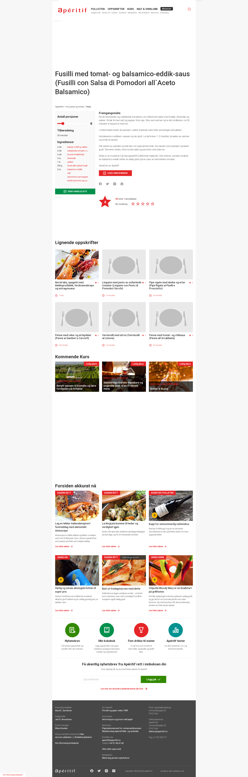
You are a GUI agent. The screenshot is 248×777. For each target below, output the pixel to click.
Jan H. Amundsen (63, 719)
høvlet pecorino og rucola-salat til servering (86, 180)
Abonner (166, 9)
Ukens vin (106, 13)
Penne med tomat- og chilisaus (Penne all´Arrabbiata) (167, 337)
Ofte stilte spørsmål (111, 749)
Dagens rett (96, 13)
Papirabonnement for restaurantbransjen (121, 728)
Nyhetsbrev (132, 13)
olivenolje (71, 158)
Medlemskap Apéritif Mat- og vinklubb (120, 731)
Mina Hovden (61, 728)
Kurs (130, 8)
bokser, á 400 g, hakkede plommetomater (86, 147)
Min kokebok (143, 13)
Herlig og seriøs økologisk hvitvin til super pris (75, 590)
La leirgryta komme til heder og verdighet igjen (120, 525)
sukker (70, 162)
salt (69, 173)
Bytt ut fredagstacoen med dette (121, 588)
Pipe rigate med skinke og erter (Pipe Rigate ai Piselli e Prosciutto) (167, 285)
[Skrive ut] (122, 184)
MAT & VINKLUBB (147, 8)
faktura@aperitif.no (158, 731)
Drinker (114, 13)
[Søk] (189, 9)
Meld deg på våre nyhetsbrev (115, 758)
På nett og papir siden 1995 (115, 710)
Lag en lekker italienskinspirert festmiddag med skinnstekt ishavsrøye (72, 527)
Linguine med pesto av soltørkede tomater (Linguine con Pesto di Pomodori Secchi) (121, 285)
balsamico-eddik (74, 169)
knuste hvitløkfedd (75, 154)
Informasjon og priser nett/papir (117, 719)
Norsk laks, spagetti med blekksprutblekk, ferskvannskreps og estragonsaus (74, 285)
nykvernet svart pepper (77, 177)
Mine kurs (155, 13)
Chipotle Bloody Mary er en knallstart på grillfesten (170, 590)
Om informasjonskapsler (67, 743)
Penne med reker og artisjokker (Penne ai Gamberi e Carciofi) (73, 337)
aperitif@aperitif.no (111, 740)
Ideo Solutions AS (176, 771)
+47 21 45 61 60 (116, 743)
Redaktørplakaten (83, 737)
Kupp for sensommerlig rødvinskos (169, 523)
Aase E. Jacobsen (63, 710)
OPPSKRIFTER (116, 8)
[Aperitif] (72, 10)
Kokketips (164, 13)
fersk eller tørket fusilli (77, 166)
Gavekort (122, 13)
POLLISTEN (98, 8)
